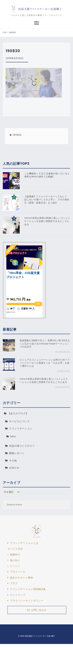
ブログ (14, 583)
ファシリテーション (20, 428)
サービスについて (19, 421)
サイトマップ (17, 595)
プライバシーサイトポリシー (26, 600)
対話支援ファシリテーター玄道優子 (40, 9)
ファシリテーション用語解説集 (28, 589)
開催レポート (17, 453)
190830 (17, 135)
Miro (13, 436)
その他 (13, 460)
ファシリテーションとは (24, 543)
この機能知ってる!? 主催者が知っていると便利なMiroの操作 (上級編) (47, 175)
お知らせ (14, 467)
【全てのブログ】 (18, 413)
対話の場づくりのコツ (22, 446)
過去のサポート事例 (21, 577)
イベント (15, 566)
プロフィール (17, 571)
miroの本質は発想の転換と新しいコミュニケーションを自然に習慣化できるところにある (47, 221)
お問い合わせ (38, 610)
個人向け (15, 560)
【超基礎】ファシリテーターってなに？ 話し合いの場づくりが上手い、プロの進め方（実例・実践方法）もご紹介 (46, 200)
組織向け (15, 554)
